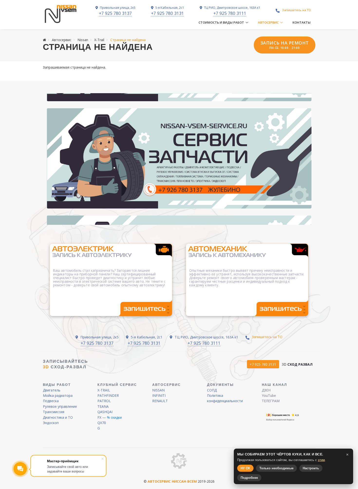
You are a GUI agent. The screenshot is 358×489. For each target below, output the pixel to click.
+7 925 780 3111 (229, 13)
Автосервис (268, 22)
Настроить (311, 468)
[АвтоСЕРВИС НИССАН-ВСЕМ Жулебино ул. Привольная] (179, 158)
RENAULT (160, 400)
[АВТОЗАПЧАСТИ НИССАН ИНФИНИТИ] (179, 460)
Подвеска (51, 400)
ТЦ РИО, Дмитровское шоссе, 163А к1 (231, 7)
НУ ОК (245, 468)
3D (297, 364)
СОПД (212, 390)
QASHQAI (105, 411)
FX (99, 417)
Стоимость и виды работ (221, 22)
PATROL (104, 400)
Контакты (301, 22)
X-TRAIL (103, 390)
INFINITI (159, 395)
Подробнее (249, 478)
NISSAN (158, 390)
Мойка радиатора (58, 395)
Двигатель (51, 390)
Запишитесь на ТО (296, 10)
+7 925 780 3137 (115, 13)
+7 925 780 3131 (167, 13)
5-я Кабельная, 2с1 (169, 7)
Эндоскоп (51, 422)
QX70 (101, 422)
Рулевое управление (60, 406)
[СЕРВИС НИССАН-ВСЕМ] (61, 14)
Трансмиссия (53, 411)
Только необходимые (276, 468)
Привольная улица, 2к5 (117, 7)
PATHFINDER (108, 395)
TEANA (103, 406)
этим (321, 460)
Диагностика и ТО (58, 417)
